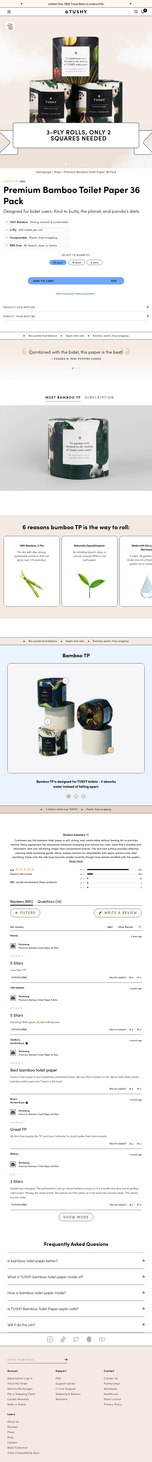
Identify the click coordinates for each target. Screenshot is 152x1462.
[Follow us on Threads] (89, 1339)
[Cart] (143, 12)
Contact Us (111, 1378)
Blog (10, 1437)
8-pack (95, 262)
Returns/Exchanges (20, 1389)
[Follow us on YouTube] (102, 1339)
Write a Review (122, 913)
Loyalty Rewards (18, 1399)
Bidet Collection (17, 1447)
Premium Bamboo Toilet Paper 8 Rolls (38, 999)
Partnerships (112, 1383)
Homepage (43, 172)
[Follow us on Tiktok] (63, 1339)
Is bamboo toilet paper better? (32, 1260)
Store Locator (112, 1399)
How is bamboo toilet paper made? (36, 1292)
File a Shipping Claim (21, 1394)
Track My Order (17, 1383)
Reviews (12, 1427)
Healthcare (111, 1394)
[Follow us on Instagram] (50, 1339)
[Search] (136, 11)
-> (64, 1359)
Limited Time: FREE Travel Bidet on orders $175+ (76, 4)
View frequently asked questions (75, 293)
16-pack (76, 262)
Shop (57, 172)
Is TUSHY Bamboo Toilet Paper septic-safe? (43, 1308)
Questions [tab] (49, 901)
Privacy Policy (113, 1404)
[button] (30, 11)
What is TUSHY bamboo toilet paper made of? (45, 1276)
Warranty (62, 1399)
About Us (13, 1421)
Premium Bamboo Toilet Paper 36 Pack (39, 947)
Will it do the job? (21, 1324)
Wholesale (110, 1389)
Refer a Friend (16, 1404)
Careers (12, 1442)
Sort (110, 927)
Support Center (65, 1383)
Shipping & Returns (68, 1394)
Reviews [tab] (21, 901)
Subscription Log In (19, 1378)
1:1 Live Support (66, 1389)
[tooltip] (87, 834)
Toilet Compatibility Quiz (23, 1453)
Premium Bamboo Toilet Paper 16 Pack (38, 1054)
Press (10, 1432)
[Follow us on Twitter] (76, 1339)
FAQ (58, 1378)
